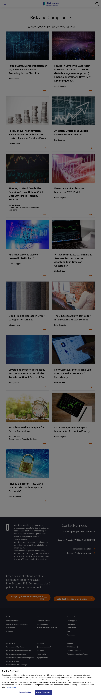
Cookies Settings (25, 692)
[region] (50, 681)
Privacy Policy (11, 687)
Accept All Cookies (43, 692)
